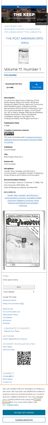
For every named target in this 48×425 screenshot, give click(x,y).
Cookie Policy (13, 405)
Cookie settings (24, 419)
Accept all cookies (24, 412)
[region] (24, 405)
